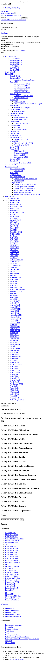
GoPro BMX (14, 267)
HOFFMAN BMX (16, 277)
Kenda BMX (14, 283)
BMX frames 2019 (11, 550)
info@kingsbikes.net (17, 659)
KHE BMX (14, 285)
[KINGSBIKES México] (11, 15)
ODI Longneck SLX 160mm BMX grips (28, 104)
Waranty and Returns (12, 635)
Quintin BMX (14, 339)
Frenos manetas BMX (21, 153)
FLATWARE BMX (16, 260)
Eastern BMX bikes (12, 600)
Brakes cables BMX (21, 157)
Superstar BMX (15, 380)
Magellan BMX (15, 305)
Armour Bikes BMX (17, 212)
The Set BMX (14, 382)
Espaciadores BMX (21, 90)
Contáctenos (9, 631)
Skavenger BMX (15, 356)
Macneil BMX (15, 301)
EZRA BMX (14, 246)
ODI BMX (13, 325)
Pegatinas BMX (15, 198)
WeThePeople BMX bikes (14, 539)
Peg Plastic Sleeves (20, 129)
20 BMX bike (14, 66)
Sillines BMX (14, 141)
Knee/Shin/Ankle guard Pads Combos (27, 194)
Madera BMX (14, 303)
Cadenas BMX (15, 159)
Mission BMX (15, 317)
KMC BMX (14, 295)
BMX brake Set (19, 151)
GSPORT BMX (15, 269)
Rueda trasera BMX (21, 119)
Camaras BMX (15, 109)
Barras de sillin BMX (21, 145)
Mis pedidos (9, 608)
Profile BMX (14, 335)
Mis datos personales (12, 614)
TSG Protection (15, 392)
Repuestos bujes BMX (22, 92)
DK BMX (13, 236)
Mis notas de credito (12, 610)
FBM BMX (14, 250)
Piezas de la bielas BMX (22, 163)
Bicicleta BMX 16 (16, 62)
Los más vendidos (11, 629)
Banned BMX (14, 216)
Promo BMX (9, 196)
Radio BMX (14, 341)
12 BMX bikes (15, 58)
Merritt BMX (14, 313)
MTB (7, 564)
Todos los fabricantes (12, 200)
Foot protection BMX (17, 183)
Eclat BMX (14, 244)
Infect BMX (14, 279)
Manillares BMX (15, 135)
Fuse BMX (13, 264)
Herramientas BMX (12, 582)
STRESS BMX (15, 372)
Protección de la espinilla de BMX (26, 185)
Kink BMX (14, 293)
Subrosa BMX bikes (12, 598)
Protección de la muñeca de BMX (25, 179)
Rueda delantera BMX (22, 117)
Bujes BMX (14, 82)
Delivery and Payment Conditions (17, 637)
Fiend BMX (14, 256)
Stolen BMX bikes (11, 543)
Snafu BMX (14, 358)
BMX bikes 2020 (11, 552)
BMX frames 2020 (11, 548)
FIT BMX (13, 258)
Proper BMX (14, 337)
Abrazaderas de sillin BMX (23, 143)
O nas (7, 633)
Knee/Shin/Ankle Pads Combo (24, 80)
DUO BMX (14, 240)
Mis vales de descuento (13, 616)
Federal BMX (14, 252)
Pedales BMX (14, 131)
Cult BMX (13, 230)
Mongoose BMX (15, 319)
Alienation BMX (15, 204)
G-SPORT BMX (15, 265)
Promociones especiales (13, 625)
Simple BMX (14, 354)
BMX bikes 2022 (11, 580)
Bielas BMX (14, 161)
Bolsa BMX (14, 173)
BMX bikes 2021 (11, 546)
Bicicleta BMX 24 (16, 70)
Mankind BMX (15, 307)
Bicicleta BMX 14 (16, 60)
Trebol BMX (14, 388)
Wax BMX (18, 127)
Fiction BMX (14, 254)
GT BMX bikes (10, 533)
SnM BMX (13, 360)
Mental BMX (14, 311)
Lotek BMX (14, 299)
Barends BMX (15, 76)
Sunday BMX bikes (12, 541)
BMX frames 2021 (11, 537)
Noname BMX (15, 323)
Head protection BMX (17, 169)
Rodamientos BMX (16, 113)
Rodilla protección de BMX (23, 190)
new (6, 592)
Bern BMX (13, 218)
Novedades (9, 627)
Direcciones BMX (16, 137)
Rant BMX (13, 343)
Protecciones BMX (11, 167)
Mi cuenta (4, 604)
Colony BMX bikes (12, 576)
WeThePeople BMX (17, 400)
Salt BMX (13, 346)
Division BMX (15, 234)
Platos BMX (14, 106)
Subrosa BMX (15, 374)
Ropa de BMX (10, 584)
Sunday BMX (14, 378)
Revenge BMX (15, 344)
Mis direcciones (10, 612)
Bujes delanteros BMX (22, 84)
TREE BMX (14, 390)
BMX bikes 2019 (11, 554)
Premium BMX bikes (12, 562)
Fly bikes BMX (15, 262)
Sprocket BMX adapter (22, 108)
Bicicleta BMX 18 (16, 64)
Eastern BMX (14, 242)
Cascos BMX (18, 171)
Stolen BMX (14, 368)
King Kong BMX (16, 287)
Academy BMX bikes (12, 574)
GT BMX (13, 271)
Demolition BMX (16, 232)
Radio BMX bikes (11, 560)
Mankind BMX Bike (12, 566)
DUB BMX (14, 238)
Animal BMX (14, 210)
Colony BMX (14, 228)
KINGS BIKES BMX (17, 289)
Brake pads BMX (20, 155)
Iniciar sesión (5, 11)
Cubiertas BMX (15, 133)
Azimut (12, 214)
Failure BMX (14, 248)
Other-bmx (9, 568)
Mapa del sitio (10, 643)
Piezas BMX (9, 74)
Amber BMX (14, 208)
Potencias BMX (15, 94)
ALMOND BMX (16, 206)
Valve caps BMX (20, 111)
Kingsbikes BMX (16, 291)
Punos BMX (14, 100)
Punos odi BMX (19, 102)
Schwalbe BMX (15, 350)
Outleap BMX (15, 329)
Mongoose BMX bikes (13, 596)
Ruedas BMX (14, 115)
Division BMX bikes (12, 578)
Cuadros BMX (10, 72)
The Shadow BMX (16, 384)
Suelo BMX (14, 376)
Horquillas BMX (15, 78)
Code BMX (14, 226)
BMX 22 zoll (14, 68)
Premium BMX (15, 331)
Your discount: (7, 13)
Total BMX (14, 386)
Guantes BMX (19, 181)
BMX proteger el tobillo (22, 192)
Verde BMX (14, 396)
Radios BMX (14, 147)
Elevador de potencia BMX (23, 96)
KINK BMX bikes (11, 556)
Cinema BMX (14, 224)
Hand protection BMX (17, 177)
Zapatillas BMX (10, 165)
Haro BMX (14, 275)
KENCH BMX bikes (12, 572)
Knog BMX (14, 297)
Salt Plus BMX (15, 348)
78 (6, 544)
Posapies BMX (15, 125)
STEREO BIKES (16, 364)
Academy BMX (15, 202)
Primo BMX (14, 333)
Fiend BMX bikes (11, 535)
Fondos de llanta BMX (22, 123)
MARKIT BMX (15, 309)
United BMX (14, 394)
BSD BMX (14, 222)
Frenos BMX (14, 149)
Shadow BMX (15, 352)
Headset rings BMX (21, 139)
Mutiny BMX (14, 321)
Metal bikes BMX (16, 315)
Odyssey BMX (15, 327)
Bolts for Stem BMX (21, 98)
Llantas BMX (14, 121)
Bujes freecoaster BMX (22, 88)
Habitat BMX (14, 273)
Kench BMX (14, 281)
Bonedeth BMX (15, 220)
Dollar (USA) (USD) (12, 8)
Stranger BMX (15, 370)
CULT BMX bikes (11, 558)
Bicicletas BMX (10, 56)
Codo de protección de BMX (24, 186)
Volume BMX (14, 398)
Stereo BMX (14, 366)
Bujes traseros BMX (21, 86)
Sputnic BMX (14, 362)
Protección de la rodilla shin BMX (26, 188)
